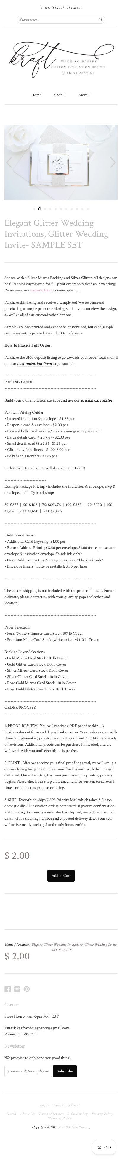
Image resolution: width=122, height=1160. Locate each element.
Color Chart (41, 290)
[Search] (100, 19)
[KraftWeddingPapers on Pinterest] (26, 989)
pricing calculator (97, 400)
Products (22, 944)
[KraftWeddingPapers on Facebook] (7, 989)
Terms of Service (50, 1114)
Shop (58, 95)
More (83, 95)
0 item (52, 8)
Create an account (66, 1105)
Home (36, 95)
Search (11, 1114)
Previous (8, 162)
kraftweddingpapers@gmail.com (43, 1028)
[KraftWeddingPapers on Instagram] (17, 989)
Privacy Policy (102, 1114)
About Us (27, 1114)
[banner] (61, 58)
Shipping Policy (59, 1118)
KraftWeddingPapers (72, 1127)
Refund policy (77, 1114)
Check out (74, 8)
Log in (44, 1105)
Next (114, 162)
